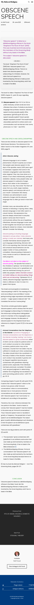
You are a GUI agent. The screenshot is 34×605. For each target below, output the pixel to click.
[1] (15, 447)
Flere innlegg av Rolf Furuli (17, 566)
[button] (32, 2)
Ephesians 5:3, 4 (26, 277)
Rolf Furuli (6, 22)
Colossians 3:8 (16, 193)
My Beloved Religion (9, 2)
